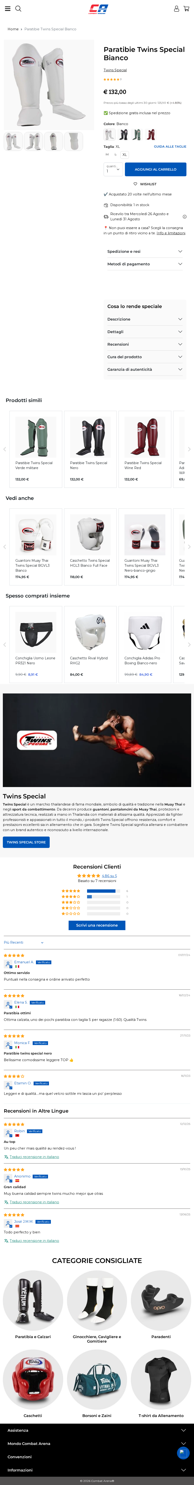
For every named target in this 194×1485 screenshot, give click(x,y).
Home (13, 29)
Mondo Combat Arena (29, 1443)
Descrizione (118, 319)
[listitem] (35, 449)
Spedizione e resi (124, 251)
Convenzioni (20, 1457)
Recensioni (118, 344)
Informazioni (20, 1470)
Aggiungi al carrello (155, 169)
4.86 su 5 (109, 876)
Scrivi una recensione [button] (97, 925)
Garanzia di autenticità (129, 369)
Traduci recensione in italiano (34, 1157)
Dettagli (115, 332)
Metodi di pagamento (128, 264)
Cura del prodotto (124, 357)
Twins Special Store (26, 842)
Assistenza (18, 1430)
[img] (14, 955)
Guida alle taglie (170, 146)
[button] (112, 79)
